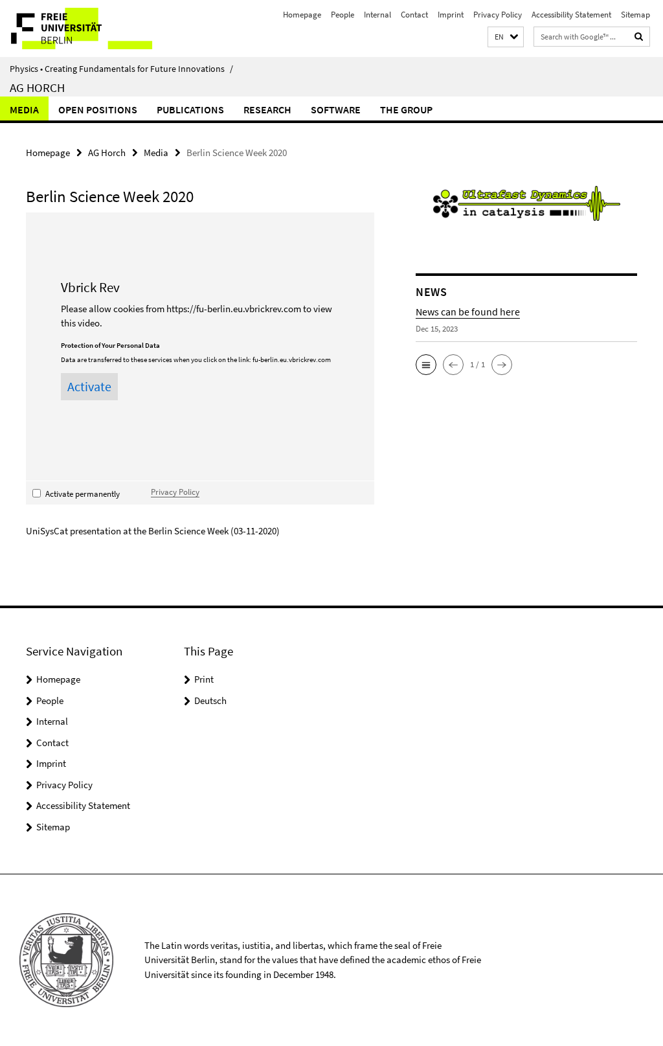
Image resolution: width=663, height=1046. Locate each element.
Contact (414, 14)
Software (336, 109)
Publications (190, 109)
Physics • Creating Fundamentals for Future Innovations (121, 68)
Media (24, 109)
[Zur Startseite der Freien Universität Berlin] (86, 28)
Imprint (451, 14)
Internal (377, 14)
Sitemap (635, 14)
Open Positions (97, 109)
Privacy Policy (497, 14)
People (342, 14)
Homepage (302, 14)
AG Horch (37, 87)
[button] (506, 37)
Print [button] (204, 679)
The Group (406, 109)
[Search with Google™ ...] (639, 36)
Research (267, 109)
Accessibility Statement (571, 14)
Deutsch (210, 700)
